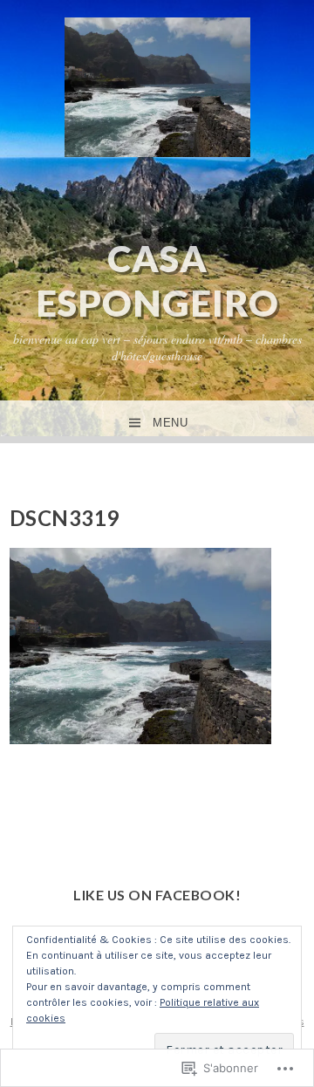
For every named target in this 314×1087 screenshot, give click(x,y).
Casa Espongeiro (157, 280)
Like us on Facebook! (157, 894)
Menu (170, 422)
